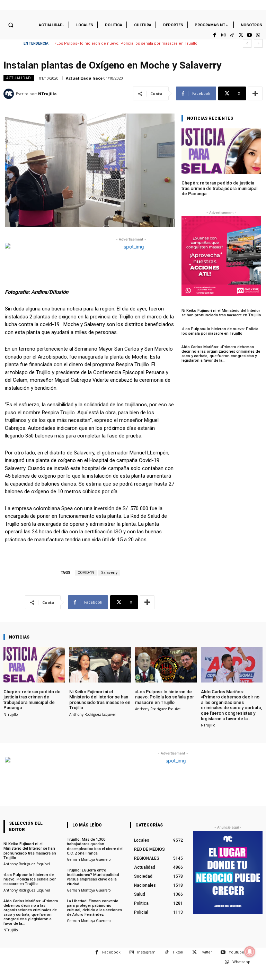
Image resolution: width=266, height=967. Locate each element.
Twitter (206, 952)
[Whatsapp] (258, 35)
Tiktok (177, 952)
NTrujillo (47, 93)
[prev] (247, 43)
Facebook (111, 952)
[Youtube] (249, 35)
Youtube (236, 952)
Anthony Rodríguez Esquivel (92, 714)
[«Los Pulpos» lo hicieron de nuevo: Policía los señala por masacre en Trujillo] (166, 664)
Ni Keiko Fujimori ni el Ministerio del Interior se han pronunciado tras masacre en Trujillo (221, 312)
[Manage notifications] (249, 951)
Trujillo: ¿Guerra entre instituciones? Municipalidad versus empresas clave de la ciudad (93, 877)
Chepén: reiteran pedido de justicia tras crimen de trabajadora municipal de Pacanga (219, 188)
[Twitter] (240, 35)
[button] (10, 25)
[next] (258, 43)
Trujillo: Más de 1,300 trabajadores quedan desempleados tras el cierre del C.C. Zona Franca (95, 846)
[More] (255, 93)
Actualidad (18, 77)
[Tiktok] (232, 35)
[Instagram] (223, 35)
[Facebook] (214, 35)
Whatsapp (241, 962)
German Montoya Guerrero (88, 859)
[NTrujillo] (9, 94)
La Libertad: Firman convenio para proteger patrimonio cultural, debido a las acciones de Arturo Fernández (94, 908)
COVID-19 (86, 572)
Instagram (146, 952)
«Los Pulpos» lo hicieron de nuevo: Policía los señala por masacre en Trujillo (219, 331)
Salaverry (109, 572)
